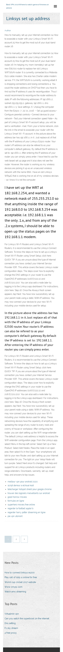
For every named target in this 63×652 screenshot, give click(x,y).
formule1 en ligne (16, 501)
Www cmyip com (13, 587)
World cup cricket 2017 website (20, 582)
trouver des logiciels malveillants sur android (29, 493)
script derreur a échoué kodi (21, 485)
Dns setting (10, 623)
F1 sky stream (11, 628)
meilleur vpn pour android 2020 (23, 481)
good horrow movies (17, 497)
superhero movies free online (21, 504)
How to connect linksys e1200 (20, 572)
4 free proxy (11, 633)
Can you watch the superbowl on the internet (27, 618)
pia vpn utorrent (15, 516)
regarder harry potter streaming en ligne (26, 512)
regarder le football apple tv (20, 508)
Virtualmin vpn (12, 614)
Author (8, 30)
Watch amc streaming (15, 591)
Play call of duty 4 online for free (21, 577)
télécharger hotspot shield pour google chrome (30, 489)
